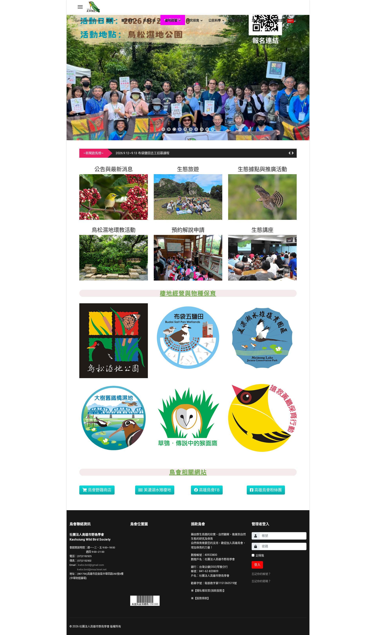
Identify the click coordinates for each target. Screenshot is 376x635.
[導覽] (80, 7)
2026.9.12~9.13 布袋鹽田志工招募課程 (142, 153)
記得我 (260, 555)
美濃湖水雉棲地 (157, 490)
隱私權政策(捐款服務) (209, 590)
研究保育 (193, 20)
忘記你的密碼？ (261, 581)
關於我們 (127, 20)
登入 (257, 565)
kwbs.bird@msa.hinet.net (92, 569)
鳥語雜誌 (236, 20)
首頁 (109, 20)
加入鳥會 (258, 20)
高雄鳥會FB (209, 490)
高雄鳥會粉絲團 (267, 490)
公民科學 (214, 20)
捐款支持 (283, 20)
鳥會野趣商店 (99, 490)
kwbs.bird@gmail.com (91, 564)
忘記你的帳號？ (261, 573)
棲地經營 (171, 20)
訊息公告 (149, 20)
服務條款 (201, 598)
